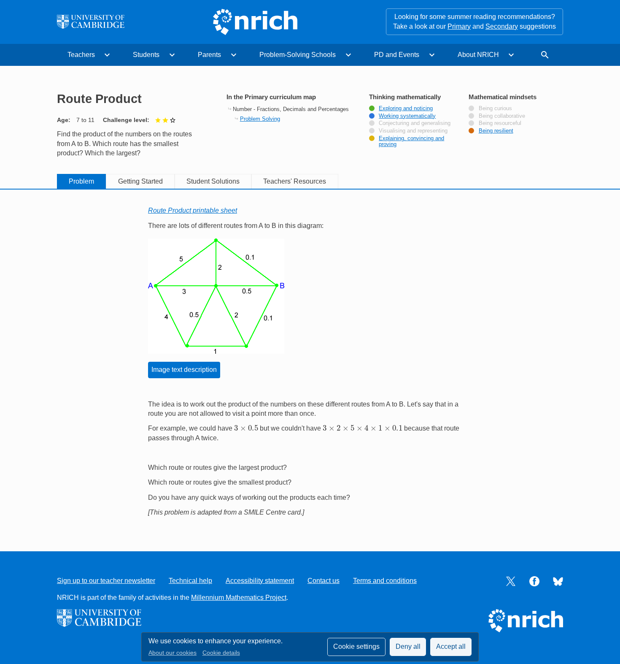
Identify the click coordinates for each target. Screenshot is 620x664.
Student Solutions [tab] (213, 181)
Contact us (323, 580)
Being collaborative (502, 116)
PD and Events (396, 54)
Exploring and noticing (406, 108)
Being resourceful (500, 123)
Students (146, 54)
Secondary (501, 26)
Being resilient (496, 131)
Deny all (408, 646)
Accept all (451, 646)
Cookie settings (356, 646)
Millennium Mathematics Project (238, 597)
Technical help (190, 580)
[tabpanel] (310, 361)
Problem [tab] (81, 181)
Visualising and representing (413, 131)
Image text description (184, 369)
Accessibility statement (260, 580)
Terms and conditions (385, 580)
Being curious (495, 108)
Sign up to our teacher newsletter (106, 580)
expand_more (107, 55)
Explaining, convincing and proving (411, 141)
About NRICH (478, 54)
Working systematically (407, 116)
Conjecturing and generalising (414, 123)
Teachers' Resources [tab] (294, 181)
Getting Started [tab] (140, 181)
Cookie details (221, 653)
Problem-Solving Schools (297, 54)
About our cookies (172, 653)
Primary (459, 26)
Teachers (81, 54)
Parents (209, 54)
